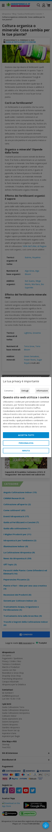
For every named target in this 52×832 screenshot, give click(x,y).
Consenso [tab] (8, 390)
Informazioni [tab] (42, 390)
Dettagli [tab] (24, 390)
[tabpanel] (26, 412)
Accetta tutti (26, 435)
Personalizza (26, 443)
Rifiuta (26, 450)
